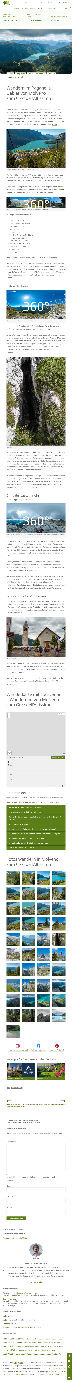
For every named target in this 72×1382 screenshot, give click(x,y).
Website (9, 1207)
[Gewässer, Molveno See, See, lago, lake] (59, 969)
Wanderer (60, 186)
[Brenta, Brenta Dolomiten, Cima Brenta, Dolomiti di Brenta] (43, 1015)
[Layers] (9, 753)
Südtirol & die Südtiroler (18, 1374)
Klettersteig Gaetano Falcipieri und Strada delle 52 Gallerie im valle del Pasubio (20, 1105)
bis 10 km (51, 74)
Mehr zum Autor (36, 1282)
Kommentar (11, 1141)
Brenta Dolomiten (14, 77)
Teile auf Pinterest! (56, 1050)
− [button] (8, 717)
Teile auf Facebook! (38, 1050)
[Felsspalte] (36, 401)
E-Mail (9, 1196)
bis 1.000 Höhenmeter (36, 74)
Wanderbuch (18, 8)
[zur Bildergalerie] (69, 1366)
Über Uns (64, 8)
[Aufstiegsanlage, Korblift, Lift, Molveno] (13, 878)
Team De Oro (8, 1353)
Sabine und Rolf (9, 1350)
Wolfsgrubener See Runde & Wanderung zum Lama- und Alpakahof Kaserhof (38, 1354)
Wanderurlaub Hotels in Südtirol (15, 1238)
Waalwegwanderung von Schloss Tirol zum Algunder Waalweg (45, 1346)
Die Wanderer (19, 1363)
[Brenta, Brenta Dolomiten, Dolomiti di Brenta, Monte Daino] (43, 939)
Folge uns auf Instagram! (18, 1050)
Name (9, 1186)
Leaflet (63, 755)
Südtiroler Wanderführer (27, 1293)
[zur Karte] (69, 1361)
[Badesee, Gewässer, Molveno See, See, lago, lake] (59, 1015)
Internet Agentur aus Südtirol (49, 1374)
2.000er (10, 74)
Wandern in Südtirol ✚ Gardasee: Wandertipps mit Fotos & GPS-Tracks (48, 3)
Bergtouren (20, 74)
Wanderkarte (56, 20)
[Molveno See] (28, 939)
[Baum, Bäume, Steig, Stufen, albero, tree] (13, 1015)
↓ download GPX (58, 758)
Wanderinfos (52, 8)
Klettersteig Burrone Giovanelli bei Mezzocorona (51, 1104)
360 (9, 1087)
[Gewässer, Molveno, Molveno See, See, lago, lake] (28, 908)
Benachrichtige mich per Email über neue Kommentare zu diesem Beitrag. (32, 1178)
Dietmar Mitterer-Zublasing (13, 1338)
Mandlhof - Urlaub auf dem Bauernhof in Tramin (22, 1327)
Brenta (54, 124)
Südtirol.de (7, 1320)
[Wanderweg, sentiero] (28, 954)
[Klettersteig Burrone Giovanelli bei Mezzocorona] (69, 1377)
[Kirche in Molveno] (36, 637)
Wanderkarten (30, 8)
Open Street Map (9, 1299)
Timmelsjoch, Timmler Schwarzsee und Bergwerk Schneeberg (45, 1339)
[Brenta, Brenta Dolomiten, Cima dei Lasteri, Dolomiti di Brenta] (43, 969)
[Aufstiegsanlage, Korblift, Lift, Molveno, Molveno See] (43, 893)
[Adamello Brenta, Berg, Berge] (13, 954)
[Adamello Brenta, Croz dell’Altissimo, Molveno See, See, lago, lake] (13, 1000)
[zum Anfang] (69, 1355)
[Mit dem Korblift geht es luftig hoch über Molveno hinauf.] (36, 148)
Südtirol (41, 8)
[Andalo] (13, 985)
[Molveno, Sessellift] (59, 923)
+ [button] (8, 714)
